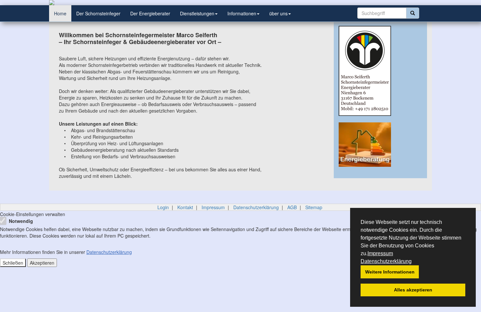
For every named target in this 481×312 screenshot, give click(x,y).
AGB (292, 207)
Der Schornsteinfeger (98, 13)
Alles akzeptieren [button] (413, 289)
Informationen (241, 13)
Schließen (13, 262)
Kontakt (185, 207)
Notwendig (20, 221)
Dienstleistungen (197, 13)
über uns (278, 13)
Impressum (380, 253)
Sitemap (313, 207)
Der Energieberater (150, 13)
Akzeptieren (42, 262)
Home (60, 13)
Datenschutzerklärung (386, 261)
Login (163, 207)
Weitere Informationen (390, 271)
